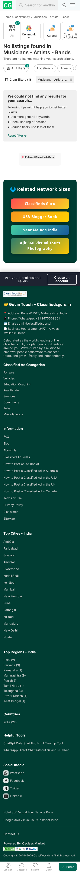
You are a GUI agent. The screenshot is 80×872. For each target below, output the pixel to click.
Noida (7, 637)
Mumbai (9, 589)
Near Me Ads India (40, 229)
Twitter (15, 788)
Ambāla (8, 541)
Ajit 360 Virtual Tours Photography (40, 246)
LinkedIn (16, 796)
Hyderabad (11, 569)
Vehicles (9, 378)
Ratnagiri (9, 610)
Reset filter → (17, 135)
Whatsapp (17, 773)
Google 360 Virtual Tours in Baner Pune (30, 820)
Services (9, 396)
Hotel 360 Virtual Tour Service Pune (28, 812)
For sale (8, 372)
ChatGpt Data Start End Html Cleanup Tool (33, 743)
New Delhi (10, 630)
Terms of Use (12, 498)
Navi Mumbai (12, 596)
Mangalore (10, 623)
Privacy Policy (13, 505)
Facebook (17, 780)
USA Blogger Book (40, 216)
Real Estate (11, 390)
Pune (6, 603)
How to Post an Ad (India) (21, 464)
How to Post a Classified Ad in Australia (30, 470)
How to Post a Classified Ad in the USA (30, 477)
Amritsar (9, 562)
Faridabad (10, 548)
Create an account (62, 279)
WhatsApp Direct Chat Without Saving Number (36, 750)
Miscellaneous (13, 414)
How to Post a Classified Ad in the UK (29, 484)
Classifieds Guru (40, 203)
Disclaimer (10, 511)
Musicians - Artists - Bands (56, 79)
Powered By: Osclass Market (24, 843)
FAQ (6, 436)
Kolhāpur (9, 582)
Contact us (11, 834)
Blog (6, 443)
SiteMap (9, 518)
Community (11, 402)
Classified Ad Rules (16, 457)
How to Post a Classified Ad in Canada (30, 491)
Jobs (6, 408)
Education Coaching (17, 384)
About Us (9, 450)
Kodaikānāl (11, 575)
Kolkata (8, 616)
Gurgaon (9, 555)
